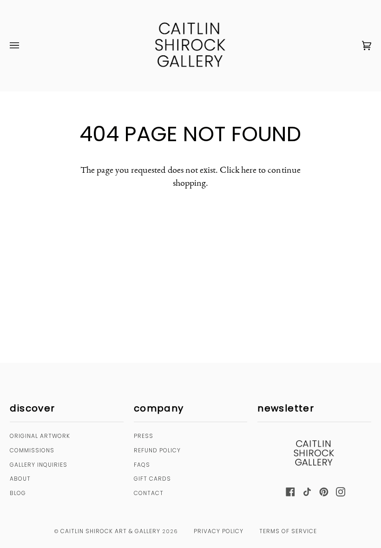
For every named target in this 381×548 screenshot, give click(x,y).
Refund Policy (157, 450)
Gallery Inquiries (38, 465)
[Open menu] (24, 45)
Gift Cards (152, 479)
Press (143, 436)
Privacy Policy (218, 531)
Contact (149, 493)
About (20, 479)
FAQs (142, 465)
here (248, 169)
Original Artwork (40, 436)
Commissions (32, 450)
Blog (18, 493)
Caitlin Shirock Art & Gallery (110, 531)
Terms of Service (288, 531)
